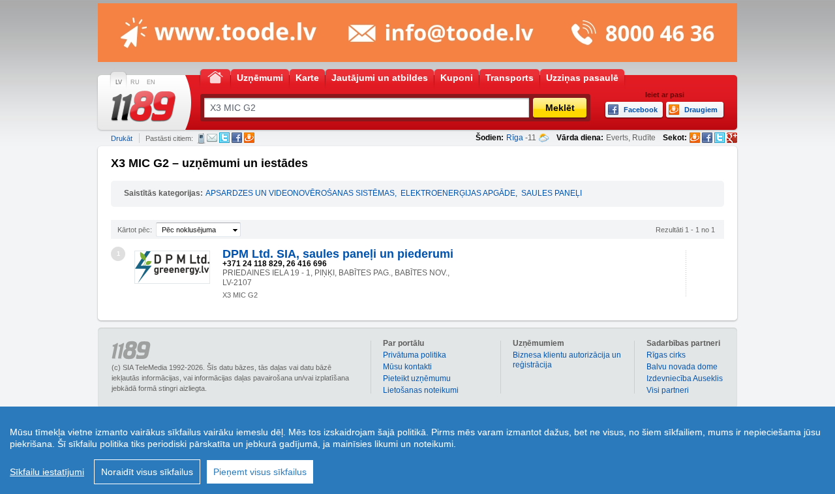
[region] (417, 450)
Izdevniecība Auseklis (684, 378)
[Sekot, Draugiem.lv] (695, 137)
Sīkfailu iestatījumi (47, 472)
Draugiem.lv (249, 137)
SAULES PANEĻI (551, 193)
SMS (201, 138)
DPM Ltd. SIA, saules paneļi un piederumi (337, 253)
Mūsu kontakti (407, 366)
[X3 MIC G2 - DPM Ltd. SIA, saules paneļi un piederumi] (172, 267)
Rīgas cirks (666, 355)
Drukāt (121, 138)
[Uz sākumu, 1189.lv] (215, 77)
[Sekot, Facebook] (707, 137)
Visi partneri (667, 390)
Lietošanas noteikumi (421, 390)
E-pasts (212, 137)
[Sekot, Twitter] (719, 137)
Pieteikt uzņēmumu (417, 378)
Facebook (237, 137)
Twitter (224, 137)
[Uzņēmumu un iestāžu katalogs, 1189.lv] (143, 106)
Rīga (514, 137)
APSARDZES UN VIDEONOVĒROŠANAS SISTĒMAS (300, 193)
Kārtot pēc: (134, 230)
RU (135, 82)
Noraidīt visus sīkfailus (147, 472)
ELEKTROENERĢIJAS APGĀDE (458, 193)
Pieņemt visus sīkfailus (260, 472)
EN (151, 82)
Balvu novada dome (682, 366)
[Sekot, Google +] (732, 137)
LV (118, 82)
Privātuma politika (414, 355)
